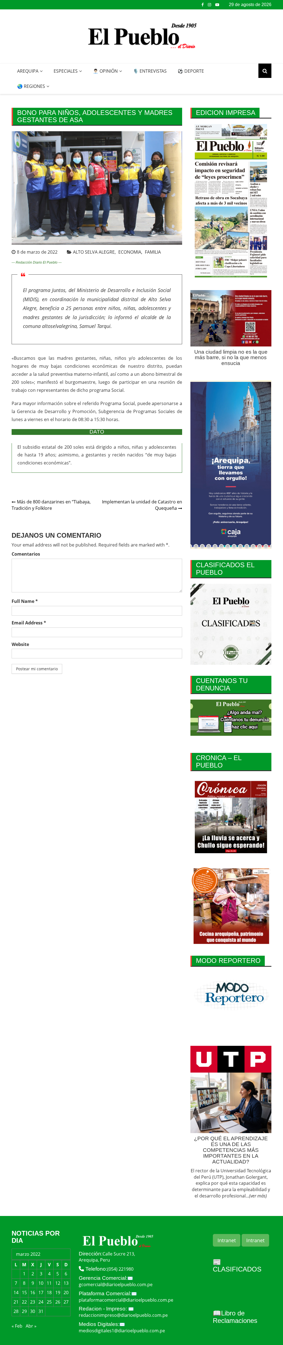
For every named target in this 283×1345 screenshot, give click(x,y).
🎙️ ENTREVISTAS (150, 71)
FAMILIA (153, 252)
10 (40, 1283)
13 (66, 1283)
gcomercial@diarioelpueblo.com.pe (116, 1284)
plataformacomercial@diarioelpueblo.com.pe (126, 1300)
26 (57, 1302)
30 (32, 1311)
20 (66, 1292)
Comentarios (26, 554)
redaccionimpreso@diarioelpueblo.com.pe (123, 1315)
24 (40, 1302)
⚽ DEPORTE (191, 71)
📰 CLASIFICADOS (237, 1265)
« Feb (17, 1326)
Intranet (227, 1240)
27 (66, 1302)
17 (40, 1292)
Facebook (202, 4)
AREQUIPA (27, 71)
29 (24, 1311)
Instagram (209, 4)
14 (16, 1292)
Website (20, 644)
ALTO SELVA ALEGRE (94, 252)
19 (57, 1292)
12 (57, 1283)
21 (16, 1302)
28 (16, 1311)
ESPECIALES (66, 71)
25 (49, 1302)
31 (40, 1311)
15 (24, 1292)
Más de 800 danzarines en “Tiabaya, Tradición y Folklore (51, 505)
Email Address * (29, 623)
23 (32, 1302)
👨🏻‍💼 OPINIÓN (105, 71)
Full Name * (25, 601)
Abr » (31, 1326)
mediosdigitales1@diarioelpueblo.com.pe (122, 1331)
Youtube (217, 4)
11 (49, 1283)
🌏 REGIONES (31, 86)
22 (24, 1302)
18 (49, 1292)
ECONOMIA (129, 252)
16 (32, 1292)
